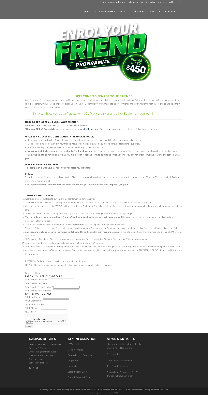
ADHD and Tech (114, 354)
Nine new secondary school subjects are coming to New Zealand (124, 346)
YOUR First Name (33, 297)
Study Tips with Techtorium (119, 360)
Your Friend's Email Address (38, 291)
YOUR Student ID (33, 308)
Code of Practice (75, 350)
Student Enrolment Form (79, 377)
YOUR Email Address (35, 304)
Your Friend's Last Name (36, 283)
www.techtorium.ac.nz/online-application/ (98, 129)
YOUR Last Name (33, 301)
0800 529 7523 (108, 2)
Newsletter (73, 366)
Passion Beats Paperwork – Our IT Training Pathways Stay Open (122, 374)
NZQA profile (74, 344)
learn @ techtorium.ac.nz (46, 352)
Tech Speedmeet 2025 (117, 366)
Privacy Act (73, 361)
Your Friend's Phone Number (39, 287)
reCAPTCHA (30, 312)
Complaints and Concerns (80, 355)
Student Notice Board (77, 372)
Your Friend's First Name (36, 280)
